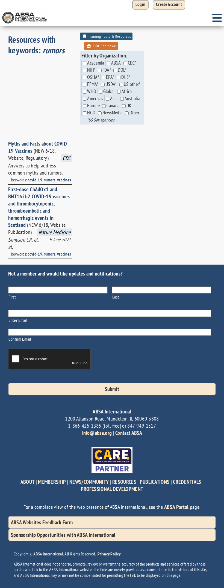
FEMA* (93, 84)
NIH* (91, 70)
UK (129, 105)
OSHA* (93, 77)
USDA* (111, 84)
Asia (113, 98)
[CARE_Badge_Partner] (112, 450)
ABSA (116, 63)
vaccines (64, 180)
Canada (113, 105)
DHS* (125, 77)
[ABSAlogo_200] (24, 12)
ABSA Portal (176, 507)
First (12, 297)
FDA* (106, 70)
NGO (91, 112)
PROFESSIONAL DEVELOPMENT (112, 489)
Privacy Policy (109, 554)
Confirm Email (19, 339)
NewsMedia (112, 112)
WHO (91, 91)
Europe (93, 105)
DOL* (122, 70)
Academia (95, 63)
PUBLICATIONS (155, 481)
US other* (132, 84)
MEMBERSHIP (52, 481)
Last (115, 297)
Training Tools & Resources (109, 36)
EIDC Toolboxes (104, 46)
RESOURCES (124, 481)
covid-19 (35, 180)
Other (134, 112)
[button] (169, 5)
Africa (127, 91)
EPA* (110, 77)
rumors (49, 180)
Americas (95, 98)
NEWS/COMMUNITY (89, 481)
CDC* (132, 63)
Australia (132, 98)
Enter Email (17, 320)
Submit (112, 389)
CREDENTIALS (187, 481)
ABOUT (27, 481)
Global (109, 91)
